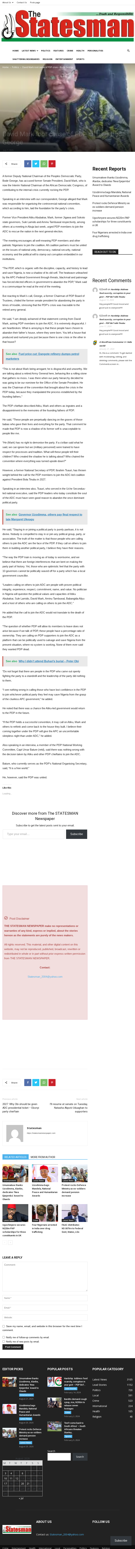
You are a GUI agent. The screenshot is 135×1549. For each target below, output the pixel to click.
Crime (70, 50)
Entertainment (64, 59)
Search (51, 1451)
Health (80, 50)
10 (5, 1478)
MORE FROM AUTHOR (43, 1157)
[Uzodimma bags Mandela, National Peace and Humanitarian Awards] (45, 1173)
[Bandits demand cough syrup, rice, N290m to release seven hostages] (54, 1402)
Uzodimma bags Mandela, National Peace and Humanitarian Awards (111, 194)
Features (58, 50)
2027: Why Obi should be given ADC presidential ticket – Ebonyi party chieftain (20, 1108)
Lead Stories (70, 1388)
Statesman (34, 1128)
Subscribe (76, 834)
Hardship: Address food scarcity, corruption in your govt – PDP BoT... (76, 1381)
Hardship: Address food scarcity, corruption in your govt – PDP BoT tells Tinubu (114, 293)
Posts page (35, 2)
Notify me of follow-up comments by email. (28, 1337)
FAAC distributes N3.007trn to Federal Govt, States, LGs (72, 1228)
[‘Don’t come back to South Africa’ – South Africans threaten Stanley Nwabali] (54, 1426)
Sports (80, 59)
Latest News (29, 50)
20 (22, 1483)
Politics (45, 50)
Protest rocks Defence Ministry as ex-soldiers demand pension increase (111, 207)
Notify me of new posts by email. (23, 1341)
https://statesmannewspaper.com (41, 1133)
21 (28, 1483)
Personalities (95, 50)
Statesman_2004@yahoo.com (45, 976)
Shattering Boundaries (26, 59)
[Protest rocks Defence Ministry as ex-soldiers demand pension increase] (75, 1173)
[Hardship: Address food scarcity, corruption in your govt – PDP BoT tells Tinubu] (54, 1382)
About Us (6, 2)
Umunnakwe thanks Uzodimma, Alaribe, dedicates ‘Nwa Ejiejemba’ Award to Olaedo (12, 1192)
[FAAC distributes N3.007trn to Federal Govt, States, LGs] (75, 1213)
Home (15, 50)
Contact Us (22, 2)
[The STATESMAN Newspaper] (67, 25)
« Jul (21, 1498)
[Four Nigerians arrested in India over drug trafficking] (45, 1213)
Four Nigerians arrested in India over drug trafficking (44, 1228)
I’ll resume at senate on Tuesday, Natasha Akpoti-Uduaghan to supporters (69, 1108)
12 (16, 1478)
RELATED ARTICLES (16, 1157)
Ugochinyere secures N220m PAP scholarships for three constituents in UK (111, 221)
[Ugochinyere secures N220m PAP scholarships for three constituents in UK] (15, 1213)
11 (11, 1478)
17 (5, 1483)
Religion (47, 59)
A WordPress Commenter (111, 342)
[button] (128, 50)
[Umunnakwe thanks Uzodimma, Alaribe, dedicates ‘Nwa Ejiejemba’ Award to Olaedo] (15, 1173)
